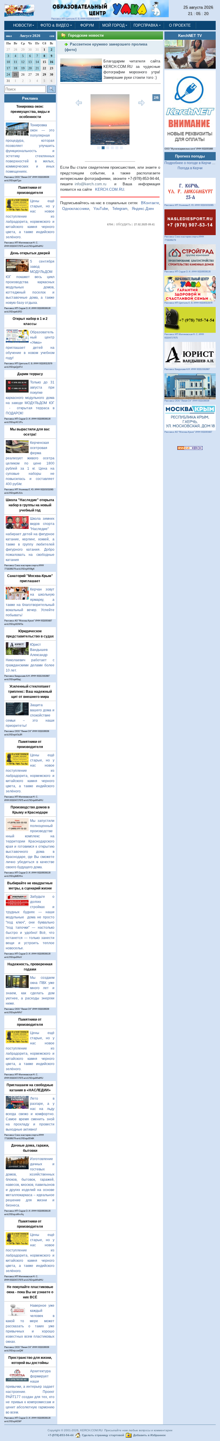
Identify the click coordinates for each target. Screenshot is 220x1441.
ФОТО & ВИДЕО (54, 25)
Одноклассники (75, 208)
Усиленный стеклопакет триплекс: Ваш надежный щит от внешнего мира (30, 691)
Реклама (30, 98)
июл (9, 36)
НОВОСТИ (22, 25)
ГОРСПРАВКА (145, 25)
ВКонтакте (150, 203)
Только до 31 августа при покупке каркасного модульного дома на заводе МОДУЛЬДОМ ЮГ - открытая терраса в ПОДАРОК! (30, 397)
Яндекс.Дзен (143, 208)
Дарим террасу (30, 374)
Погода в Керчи (190, 168)
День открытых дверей (30, 253)
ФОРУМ (87, 25)
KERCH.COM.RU (109, 189)
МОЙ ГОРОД (113, 25)
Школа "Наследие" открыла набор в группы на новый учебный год (30, 505)
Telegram (119, 208)
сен (52, 36)
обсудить (123, 224)
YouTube (100, 208)
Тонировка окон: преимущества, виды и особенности (30, 112)
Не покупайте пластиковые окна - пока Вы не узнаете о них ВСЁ (30, 1292)
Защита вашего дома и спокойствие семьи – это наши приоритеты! (30, 715)
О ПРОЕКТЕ (180, 25)
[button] (67, 125)
